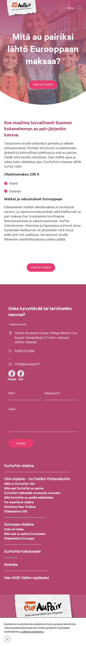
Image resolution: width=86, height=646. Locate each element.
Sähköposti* (52, 393)
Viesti (11, 409)
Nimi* (11, 393)
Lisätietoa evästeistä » (32, 631)
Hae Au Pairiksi (43, 84)
